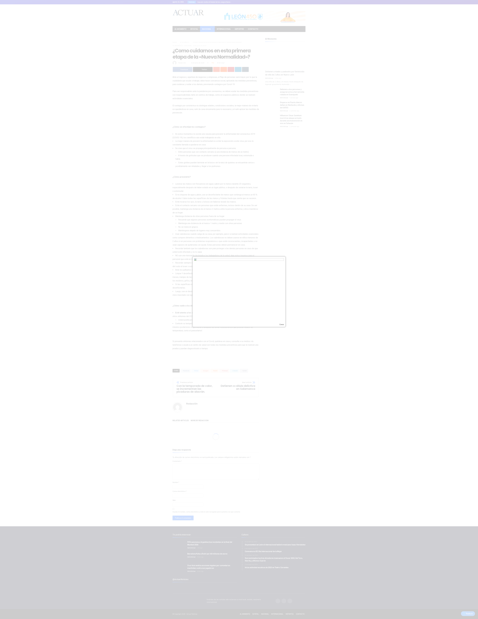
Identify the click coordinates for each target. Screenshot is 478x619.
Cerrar (281, 324)
